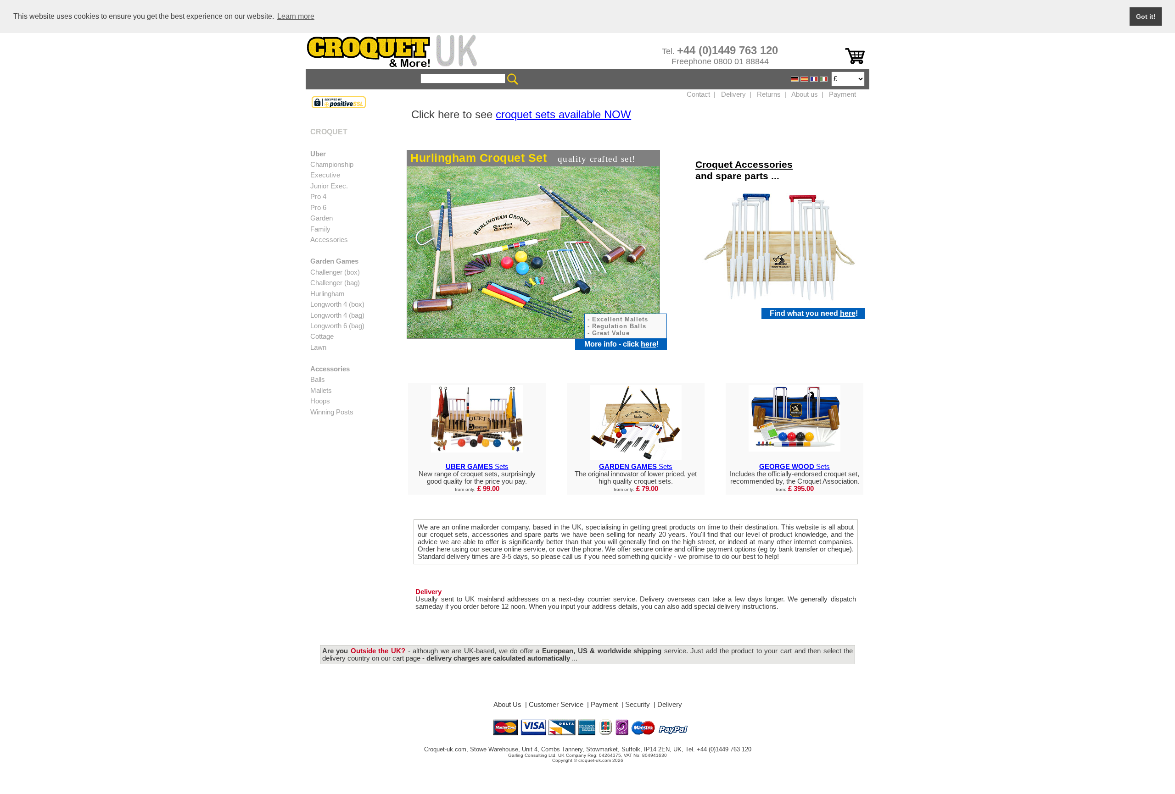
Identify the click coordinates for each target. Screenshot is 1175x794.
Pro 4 (318, 196)
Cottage (322, 336)
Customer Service (556, 704)
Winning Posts (331, 412)
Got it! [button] (1146, 16)
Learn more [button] (295, 16)
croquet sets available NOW (563, 114)
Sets (477, 466)
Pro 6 (318, 207)
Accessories (329, 239)
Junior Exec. (329, 186)
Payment (842, 94)
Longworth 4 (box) (337, 304)
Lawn (318, 347)
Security (637, 704)
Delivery (733, 94)
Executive (325, 175)
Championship (331, 164)
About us (804, 94)
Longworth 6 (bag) (337, 326)
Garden (321, 218)
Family (320, 229)
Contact (698, 94)
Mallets (321, 390)
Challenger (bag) (335, 283)
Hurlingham (327, 294)
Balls (317, 379)
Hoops (320, 401)
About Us (507, 704)
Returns (769, 94)
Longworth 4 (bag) (337, 315)
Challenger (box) (335, 272)
